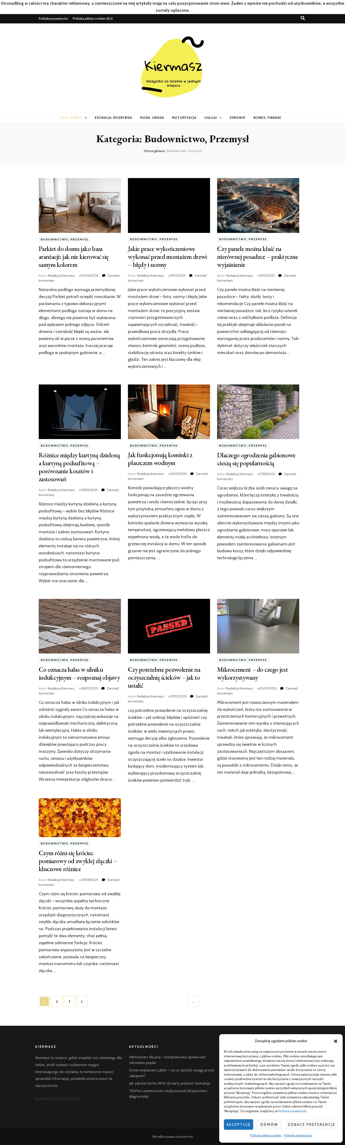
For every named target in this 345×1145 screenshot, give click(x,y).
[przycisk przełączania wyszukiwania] (303, 18)
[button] (335, 1041)
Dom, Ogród (71, 117)
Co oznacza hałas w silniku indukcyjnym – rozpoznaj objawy (79, 673)
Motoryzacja (184, 117)
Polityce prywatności (292, 1111)
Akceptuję (238, 1125)
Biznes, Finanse (267, 117)
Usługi (210, 117)
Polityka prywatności (298, 1135)
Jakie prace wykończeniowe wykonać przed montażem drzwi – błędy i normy (167, 256)
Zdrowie (237, 117)
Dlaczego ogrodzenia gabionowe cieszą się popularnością (256, 459)
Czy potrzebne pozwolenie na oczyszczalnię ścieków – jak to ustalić (164, 677)
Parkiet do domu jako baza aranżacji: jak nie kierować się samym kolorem (73, 256)
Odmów (269, 1125)
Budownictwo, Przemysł (64, 239)
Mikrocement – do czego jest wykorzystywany (252, 673)
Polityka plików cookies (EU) (93, 18)
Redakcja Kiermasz (61, 275)
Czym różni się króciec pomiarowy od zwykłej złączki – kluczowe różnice (78, 861)
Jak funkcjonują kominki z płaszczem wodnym (160, 459)
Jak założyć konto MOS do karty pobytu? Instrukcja (169, 1083)
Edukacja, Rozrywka (113, 117)
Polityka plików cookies (266, 1135)
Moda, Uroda (152, 117)
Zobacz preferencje (311, 1125)
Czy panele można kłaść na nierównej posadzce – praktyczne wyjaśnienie (257, 256)
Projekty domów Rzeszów (57, 1098)
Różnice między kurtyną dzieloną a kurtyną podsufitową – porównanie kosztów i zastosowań (79, 467)
